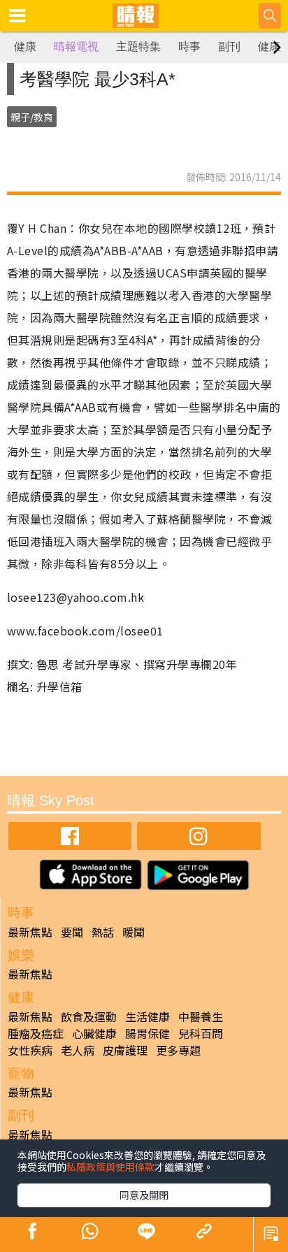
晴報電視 (76, 46)
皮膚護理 (125, 1050)
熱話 (103, 931)
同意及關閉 (144, 1195)
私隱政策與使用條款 (110, 1167)
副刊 (229, 46)
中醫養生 (200, 1016)
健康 (25, 46)
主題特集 (138, 46)
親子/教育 (31, 117)
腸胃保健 (147, 1033)
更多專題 (178, 1050)
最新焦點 (30, 931)
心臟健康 (94, 1033)
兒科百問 (200, 1033)
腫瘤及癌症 (36, 1033)
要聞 (72, 931)
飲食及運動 (89, 1016)
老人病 (77, 1050)
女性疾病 (30, 1050)
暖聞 (133, 931)
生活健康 (147, 1016)
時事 (189, 46)
